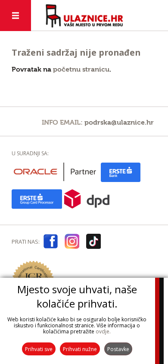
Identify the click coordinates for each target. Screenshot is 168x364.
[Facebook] (50, 243)
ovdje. (103, 331)
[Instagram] (72, 243)
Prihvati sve (39, 349)
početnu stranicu (81, 69)
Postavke (118, 349)
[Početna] (84, 16)
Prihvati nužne (80, 349)
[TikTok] (93, 243)
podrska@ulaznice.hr (119, 122)
